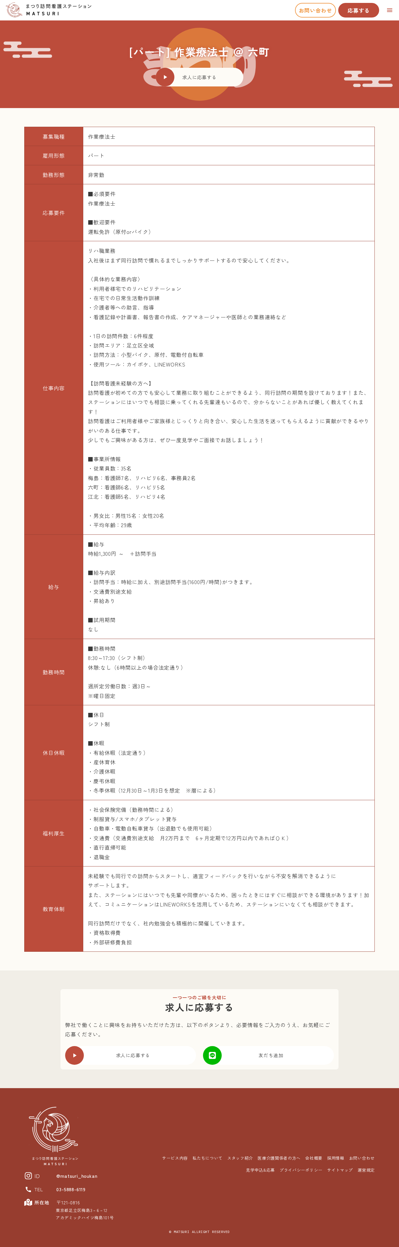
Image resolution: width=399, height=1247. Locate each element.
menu (389, 10)
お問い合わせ (315, 10)
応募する (359, 10)
